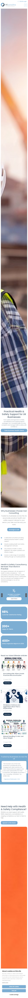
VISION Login (23, 1)
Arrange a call (14, 530)
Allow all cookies (14, 986)
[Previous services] (2, 595)
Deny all (14, 990)
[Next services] (26, 595)
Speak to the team (9, 823)
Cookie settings (14, 994)
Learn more (5, 982)
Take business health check (14, 430)
